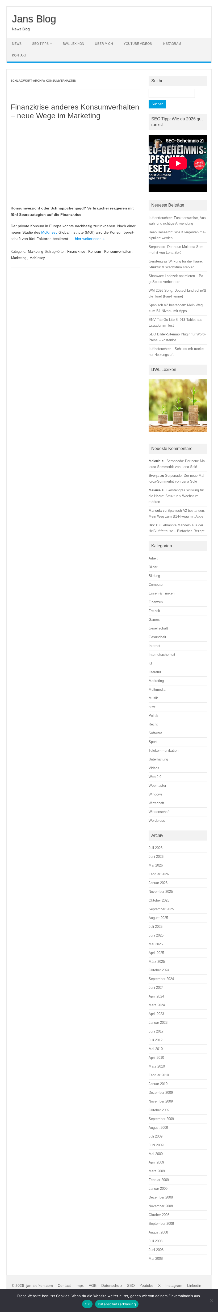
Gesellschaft (158, 628)
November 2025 (161, 892)
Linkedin (194, 1285)
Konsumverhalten (117, 251)
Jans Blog (34, 18)
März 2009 (157, 1171)
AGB (93, 1285)
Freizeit (154, 611)
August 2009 (158, 1128)
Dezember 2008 (161, 1197)
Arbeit (153, 558)
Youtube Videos (138, 44)
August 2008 (158, 1232)
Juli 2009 (155, 1136)
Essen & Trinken (161, 593)
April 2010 (156, 1058)
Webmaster (157, 786)
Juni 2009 (156, 1145)
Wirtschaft (156, 803)
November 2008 (161, 1206)
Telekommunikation (163, 751)
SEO (131, 1285)
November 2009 (161, 1101)
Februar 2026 (159, 874)
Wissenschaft (159, 812)
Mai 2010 (156, 1049)
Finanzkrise (76, 251)
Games (154, 620)
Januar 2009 (158, 1189)
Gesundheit (157, 637)
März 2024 (157, 1005)
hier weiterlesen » (90, 239)
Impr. (80, 1285)
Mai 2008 (156, 1259)
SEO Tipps (40, 44)
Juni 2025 (156, 935)
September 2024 (161, 979)
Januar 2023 (158, 1023)
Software (155, 733)
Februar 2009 (159, 1180)
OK (87, 1304)
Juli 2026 (155, 848)
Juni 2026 (156, 857)
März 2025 (157, 962)
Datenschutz (111, 1285)
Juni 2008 (156, 1250)
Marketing (35, 251)
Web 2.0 (155, 777)
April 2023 (156, 1014)
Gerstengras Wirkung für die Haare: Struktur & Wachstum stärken (176, 496)
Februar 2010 (159, 1075)
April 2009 (156, 1162)
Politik (153, 716)
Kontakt (19, 55)
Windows (155, 794)
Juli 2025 (155, 927)
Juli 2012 (155, 1040)
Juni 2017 (156, 1031)
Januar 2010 (158, 1084)
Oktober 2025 (159, 900)
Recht (153, 724)
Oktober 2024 (159, 970)
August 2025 (158, 918)
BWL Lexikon (73, 44)
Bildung (154, 576)
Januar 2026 (158, 883)
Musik (153, 698)
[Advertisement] (75, 163)
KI (150, 663)
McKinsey (49, 232)
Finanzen (156, 602)
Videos (154, 768)
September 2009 (161, 1119)
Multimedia (157, 690)
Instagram (171, 44)
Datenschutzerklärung (117, 1304)
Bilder (153, 567)
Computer (156, 585)
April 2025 (156, 953)
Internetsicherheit (162, 655)
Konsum (94, 251)
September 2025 (161, 909)
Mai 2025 (156, 944)
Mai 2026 (156, 865)
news (153, 707)
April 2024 (156, 996)
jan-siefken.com (39, 1285)
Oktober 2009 (159, 1110)
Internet (154, 646)
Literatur (155, 672)
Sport (153, 742)
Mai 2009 (156, 1154)
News (17, 44)
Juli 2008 (155, 1241)
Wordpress (157, 821)
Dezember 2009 (161, 1093)
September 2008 (161, 1224)
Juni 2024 (156, 988)
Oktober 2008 (159, 1215)
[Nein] (211, 1300)
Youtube (146, 1285)
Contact (64, 1285)
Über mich (104, 44)
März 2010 (157, 1066)
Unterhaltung (158, 759)
